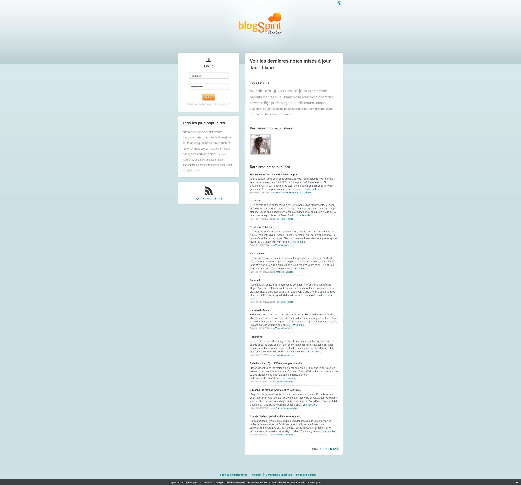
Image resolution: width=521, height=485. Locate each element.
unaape (319, 102)
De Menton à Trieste (261, 227)
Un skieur (255, 200)
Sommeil (255, 280)
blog (284, 102)
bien (196, 170)
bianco (289, 96)
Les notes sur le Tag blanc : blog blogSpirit (260, 23)
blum (262, 90)
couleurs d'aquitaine (195, 143)
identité (223, 143)
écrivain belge (206, 154)
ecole (316, 96)
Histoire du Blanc (260, 310)
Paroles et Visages (284, 271)
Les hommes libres (284, 381)
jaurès (275, 102)
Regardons (256, 336)
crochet (270, 108)
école (322, 90)
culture (213, 143)
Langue (339, 3)
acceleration (216, 159)
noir (315, 90)
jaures (305, 90)
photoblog (290, 108)
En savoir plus (313, 482)
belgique (226, 137)
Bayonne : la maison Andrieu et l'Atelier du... (275, 390)
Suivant (334, 448)
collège (265, 102)
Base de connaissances (234, 474)
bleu (252, 114)
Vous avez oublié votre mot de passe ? (208, 104)
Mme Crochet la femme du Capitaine (293, 192)
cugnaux (276, 90)
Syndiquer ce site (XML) (208, 198)
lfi (229, 143)
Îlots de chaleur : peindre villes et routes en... (275, 416)
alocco (200, 164)
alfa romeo (304, 96)
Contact (256, 474)
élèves (254, 102)
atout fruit (227, 164)
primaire (327, 96)
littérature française (320, 108)
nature (309, 102)
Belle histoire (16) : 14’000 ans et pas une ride (276, 363)
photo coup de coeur (196, 131)
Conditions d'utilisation (279, 474)
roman (206, 137)
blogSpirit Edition (306, 474)
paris (198, 137)
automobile (257, 108)
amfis (207, 164)
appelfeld (216, 164)
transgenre (190, 154)
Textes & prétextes (284, 218)
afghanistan (189, 164)
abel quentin (202, 159)
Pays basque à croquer (286, 407)
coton (259, 114)
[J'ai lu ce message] (517, 482)
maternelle (296, 102)
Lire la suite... (311, 189)
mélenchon (190, 148)
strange (225, 148)
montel (291, 90)
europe (286, 114)
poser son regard (208, 148)
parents (256, 96)
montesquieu (273, 96)
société (215, 137)
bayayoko (188, 170)
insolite (302, 108)
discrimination (272, 114)
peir (253, 90)
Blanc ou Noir (257, 253)
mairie (279, 108)
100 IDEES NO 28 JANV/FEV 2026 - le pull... (274, 174)
